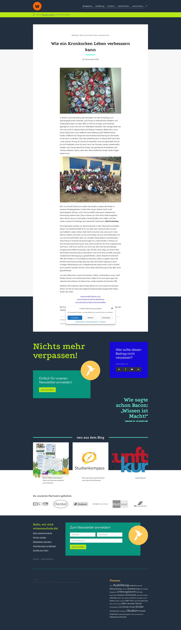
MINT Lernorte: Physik (115, 603)
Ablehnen (90, 317)
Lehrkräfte (139, 598)
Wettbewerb (114, 617)
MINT (127, 601)
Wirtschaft (122, 617)
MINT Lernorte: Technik (132, 604)
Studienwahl (123, 611)
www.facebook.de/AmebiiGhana (90, 299)
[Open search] (146, 6)
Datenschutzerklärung (92, 321)
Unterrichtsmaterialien (137, 614)
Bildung (112, 589)
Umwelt (142, 611)
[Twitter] (119, 369)
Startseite (75, 35)
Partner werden (39, 537)
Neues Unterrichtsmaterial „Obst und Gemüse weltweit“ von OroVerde (53, 480)
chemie (124, 589)
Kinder (119, 598)
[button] (112, 308)
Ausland (132, 585)
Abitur (111, 585)
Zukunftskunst (140, 478)
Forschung (139, 592)
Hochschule (130, 595)
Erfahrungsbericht (127, 592)
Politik (120, 607)
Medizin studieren (120, 600)
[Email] (132, 369)
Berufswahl (139, 585)
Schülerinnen (114, 611)
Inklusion (145, 595)
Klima (123, 598)
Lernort (145, 598)
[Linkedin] (138, 369)
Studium (132, 610)
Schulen (132, 607)
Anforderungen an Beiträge (44, 546)
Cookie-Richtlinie (80, 321)
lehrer (127, 598)
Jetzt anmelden (78, 547)
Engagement (113, 592)
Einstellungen (106, 317)
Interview (113, 598)
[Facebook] (125, 369)
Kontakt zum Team (40, 550)
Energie (145, 589)
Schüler (140, 606)
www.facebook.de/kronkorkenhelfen (90, 302)
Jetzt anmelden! (47, 390)
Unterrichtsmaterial (124, 614)
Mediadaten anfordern (42, 542)
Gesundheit (113, 595)
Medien (112, 601)
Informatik (140, 595)
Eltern (141, 589)
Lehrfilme (132, 598)
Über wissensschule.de (42, 533)
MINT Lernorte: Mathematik (139, 601)
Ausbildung (121, 585)
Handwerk (121, 595)
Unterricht (114, 614)
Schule (125, 607)
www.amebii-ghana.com (90, 296)
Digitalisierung (133, 589)
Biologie (119, 589)
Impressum (102, 321)
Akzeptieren (75, 317)
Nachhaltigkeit (114, 607)
